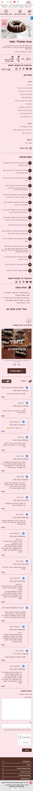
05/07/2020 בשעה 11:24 (17, 581)
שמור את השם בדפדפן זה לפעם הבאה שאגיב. (17, 730)
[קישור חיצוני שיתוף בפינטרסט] (23, 69)
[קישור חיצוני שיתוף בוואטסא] (16, 69)
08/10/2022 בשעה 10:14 (21, 440)
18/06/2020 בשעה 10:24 (17, 669)
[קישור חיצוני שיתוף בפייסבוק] (20, 69)
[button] (31, 18)
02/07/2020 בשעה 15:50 (21, 564)
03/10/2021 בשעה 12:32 (21, 459)
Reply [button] (3, 397)
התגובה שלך (27, 697)
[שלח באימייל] (27, 69)
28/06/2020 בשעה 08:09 (17, 630)
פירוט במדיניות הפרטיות (16, 786)
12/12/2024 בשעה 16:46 (21, 406)
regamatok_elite (17, 331)
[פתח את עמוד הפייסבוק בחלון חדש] (18, 2)
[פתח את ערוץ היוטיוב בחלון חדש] (14, 2)
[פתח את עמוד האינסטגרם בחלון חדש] (11, 2)
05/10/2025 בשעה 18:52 (21, 391)
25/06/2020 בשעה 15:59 (9, 608)
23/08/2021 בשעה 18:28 (21, 480)
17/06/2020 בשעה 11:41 (21, 654)
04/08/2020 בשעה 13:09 (17, 536)
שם (31, 722)
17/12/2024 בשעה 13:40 (17, 425)
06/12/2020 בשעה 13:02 (21, 500)
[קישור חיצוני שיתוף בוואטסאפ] (16, 282)
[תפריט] (2, 1)
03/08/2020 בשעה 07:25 (21, 517)
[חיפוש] (8, 2)
